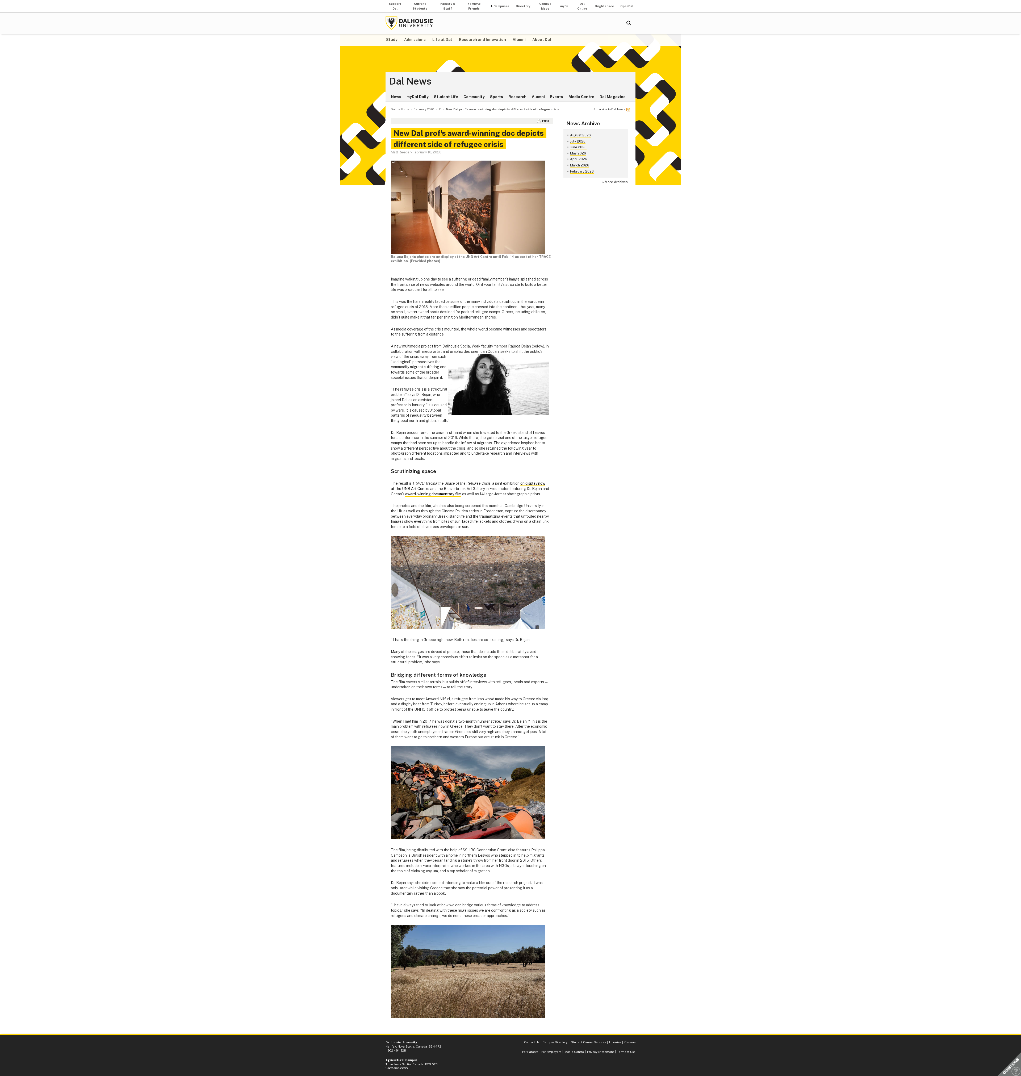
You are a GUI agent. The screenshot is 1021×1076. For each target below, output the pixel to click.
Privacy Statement (600, 1052)
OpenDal (626, 6)
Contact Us (531, 1042)
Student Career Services (588, 1042)
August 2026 (580, 135)
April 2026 (578, 159)
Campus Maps (545, 6)
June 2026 (578, 147)
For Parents (530, 1052)
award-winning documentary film (433, 494)
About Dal (541, 39)
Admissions (415, 39)
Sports (496, 97)
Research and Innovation (482, 39)
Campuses (501, 6)
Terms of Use (626, 1052)
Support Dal (395, 6)
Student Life (446, 97)
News (396, 97)
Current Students (420, 6)
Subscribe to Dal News (609, 109)
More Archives (616, 182)
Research (517, 97)
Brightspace (604, 6)
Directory (523, 6)
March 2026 (579, 165)
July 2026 (577, 141)
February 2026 (582, 171)
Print (545, 121)
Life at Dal (442, 39)
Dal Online (582, 6)
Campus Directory (554, 1042)
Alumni (519, 39)
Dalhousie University (409, 23)
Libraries (615, 1042)
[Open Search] (628, 23)
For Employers (551, 1052)
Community (474, 97)
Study (391, 39)
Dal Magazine (613, 97)
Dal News (410, 81)
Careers (629, 1042)
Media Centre (581, 97)
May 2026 (578, 153)
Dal (565, 6)
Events (556, 97)
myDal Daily (418, 97)
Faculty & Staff (447, 6)
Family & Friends (474, 6)
